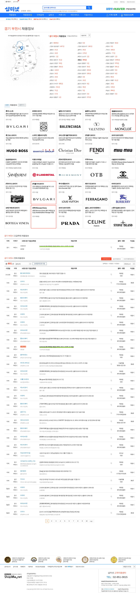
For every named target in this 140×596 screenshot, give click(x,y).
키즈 (44, 465)
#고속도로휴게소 (72, 11)
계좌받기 (69, 566)
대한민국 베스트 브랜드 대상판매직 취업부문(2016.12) (97, 559)
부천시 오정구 (111, 56)
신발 (55, 284)
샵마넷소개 (7, 566)
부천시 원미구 (56, 60)
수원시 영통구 (56, 67)
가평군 (81, 43)
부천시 (82, 60)
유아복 (45, 382)
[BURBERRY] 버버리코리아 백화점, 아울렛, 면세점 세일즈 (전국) (123, 187)
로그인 (116, 2)
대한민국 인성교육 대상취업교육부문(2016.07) (124, 559)
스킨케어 (53, 431)
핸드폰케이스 (43, 423)
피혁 (48, 514)
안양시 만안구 (111, 73)
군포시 (54, 53)
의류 (47, 366)
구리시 (110, 50)
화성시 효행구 (111, 94)
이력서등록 (113, 15)
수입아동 (49, 382)
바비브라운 (48, 309)
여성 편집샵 (42, 276)
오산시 (82, 80)
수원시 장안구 (84, 67)
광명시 (54, 50)
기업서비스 (88, 15)
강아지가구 (42, 366)
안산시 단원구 (84, 70)
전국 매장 (114, 216)
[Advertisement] (70, 545)
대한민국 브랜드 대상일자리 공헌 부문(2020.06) (44, 559)
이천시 (82, 87)
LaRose (41, 398)
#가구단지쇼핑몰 (56, 11)
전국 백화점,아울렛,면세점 (13, 168)
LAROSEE (42, 317)
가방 (47, 284)
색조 (46, 341)
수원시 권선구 (112, 63)
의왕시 (110, 83)
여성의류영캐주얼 (44, 482)
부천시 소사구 (83, 56)
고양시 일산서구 (85, 46)
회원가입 (122, 2)
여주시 (110, 77)
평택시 (54, 90)
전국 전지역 (35, 144)
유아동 (48, 465)
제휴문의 (22, 566)
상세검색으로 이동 (39, 263)
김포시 (82, 53)
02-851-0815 (117, 577)
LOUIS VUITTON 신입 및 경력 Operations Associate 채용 (70, 187)
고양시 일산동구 (57, 46)
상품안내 (21, 105)
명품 (40, 284)
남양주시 (110, 53)
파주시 (110, 87)
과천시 (109, 46)
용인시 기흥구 (112, 80)
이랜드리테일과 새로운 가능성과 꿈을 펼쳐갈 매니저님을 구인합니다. (43, 163)
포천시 (81, 90)
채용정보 (12, 15)
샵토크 (51, 15)
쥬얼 (52, 366)
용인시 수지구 (56, 83)
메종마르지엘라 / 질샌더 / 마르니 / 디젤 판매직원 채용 (95, 163)
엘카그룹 (41, 292)
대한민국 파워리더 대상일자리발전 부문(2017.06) (69, 559)
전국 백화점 (35, 119)
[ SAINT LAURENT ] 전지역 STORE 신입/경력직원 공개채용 (16, 163)
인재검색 (40, 15)
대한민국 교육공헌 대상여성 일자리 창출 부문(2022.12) (18, 559)
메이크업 (41, 341)
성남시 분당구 (113, 60)
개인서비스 (74, 15)
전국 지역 (61, 144)
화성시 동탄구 (84, 97)
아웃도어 (52, 465)
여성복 (51, 482)
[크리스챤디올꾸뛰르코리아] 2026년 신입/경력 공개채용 (70, 139)
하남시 (110, 90)
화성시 (54, 94)
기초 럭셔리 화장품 (44, 249)
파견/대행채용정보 (129, 259)
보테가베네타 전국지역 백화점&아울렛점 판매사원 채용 (16, 211)
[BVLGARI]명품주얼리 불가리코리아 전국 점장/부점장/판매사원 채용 (17, 114)
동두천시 (54, 56)
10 (86, 521)
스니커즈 (44, 415)
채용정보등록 (128, 15)
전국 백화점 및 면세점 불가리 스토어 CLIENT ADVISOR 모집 (43, 187)
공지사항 (15, 1)
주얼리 (52, 514)
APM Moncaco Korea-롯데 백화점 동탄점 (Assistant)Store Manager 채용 (43, 211)
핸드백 (44, 284)
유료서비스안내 (131, 2)
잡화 (43, 514)
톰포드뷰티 (48, 301)
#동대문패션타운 (47, 11)
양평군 (81, 77)
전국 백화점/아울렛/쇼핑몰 (119, 119)
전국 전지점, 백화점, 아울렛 (67, 119)
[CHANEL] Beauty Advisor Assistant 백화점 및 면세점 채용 (123, 163)
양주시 (54, 77)
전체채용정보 (106, 259)
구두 (52, 284)
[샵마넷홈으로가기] (13, 574)
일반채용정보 (117, 259)
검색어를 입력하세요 (50, 7)
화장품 (49, 431)
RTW (57, 284)
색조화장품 (42, 333)
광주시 (82, 50)
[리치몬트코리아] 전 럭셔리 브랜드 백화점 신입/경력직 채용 (69, 163)
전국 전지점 (88, 144)
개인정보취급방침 (40, 566)
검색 (89, 8)
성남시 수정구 (56, 63)
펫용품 (60, 366)
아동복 (41, 382)
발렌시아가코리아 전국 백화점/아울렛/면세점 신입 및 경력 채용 (70, 114)
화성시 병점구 (55, 97)
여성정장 (41, 456)
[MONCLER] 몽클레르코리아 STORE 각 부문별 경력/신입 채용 (123, 115)
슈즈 (55, 514)
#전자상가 (65, 11)
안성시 (54, 73)
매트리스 (44, 474)
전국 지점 (8, 119)
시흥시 (54, 70)
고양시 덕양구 (112, 43)
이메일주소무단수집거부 (55, 566)
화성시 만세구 (83, 94)
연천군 (53, 80)
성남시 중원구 (83, 63)
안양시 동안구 (84, 73)
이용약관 (30, 566)
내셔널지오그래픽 (59, 465)
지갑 (50, 284)
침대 (40, 474)
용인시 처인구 (83, 83)
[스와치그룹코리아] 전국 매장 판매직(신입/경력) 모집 (43, 139)
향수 (57, 431)
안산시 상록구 (111, 70)
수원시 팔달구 (112, 67)
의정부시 (55, 87)
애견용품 (56, 366)
